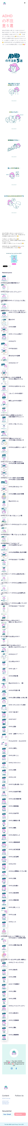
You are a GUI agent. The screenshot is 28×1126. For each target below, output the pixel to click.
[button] (25, 3)
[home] (4, 3)
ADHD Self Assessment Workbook (5, 1102)
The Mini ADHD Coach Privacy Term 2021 (14, 1124)
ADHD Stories (6, 1098)
